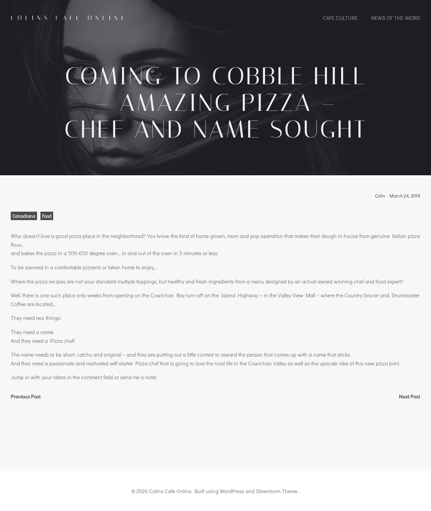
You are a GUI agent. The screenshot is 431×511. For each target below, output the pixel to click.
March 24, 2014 (405, 196)
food (47, 216)
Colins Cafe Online (69, 18)
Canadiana (23, 216)
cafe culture (340, 17)
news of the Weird (395, 17)
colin (380, 196)
